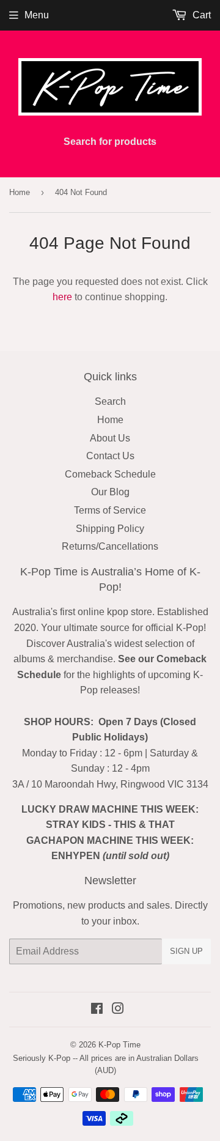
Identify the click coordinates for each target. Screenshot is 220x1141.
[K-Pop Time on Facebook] (96, 1010)
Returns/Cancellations (110, 546)
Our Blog (110, 492)
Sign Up (186, 951)
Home (19, 192)
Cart (200, 15)
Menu (36, 15)
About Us (110, 438)
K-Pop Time (119, 1044)
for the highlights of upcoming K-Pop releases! (112, 674)
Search (110, 401)
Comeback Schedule (110, 474)
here (62, 297)
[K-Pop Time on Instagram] (118, 1010)
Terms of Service (110, 510)
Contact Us (110, 456)
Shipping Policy (110, 528)
